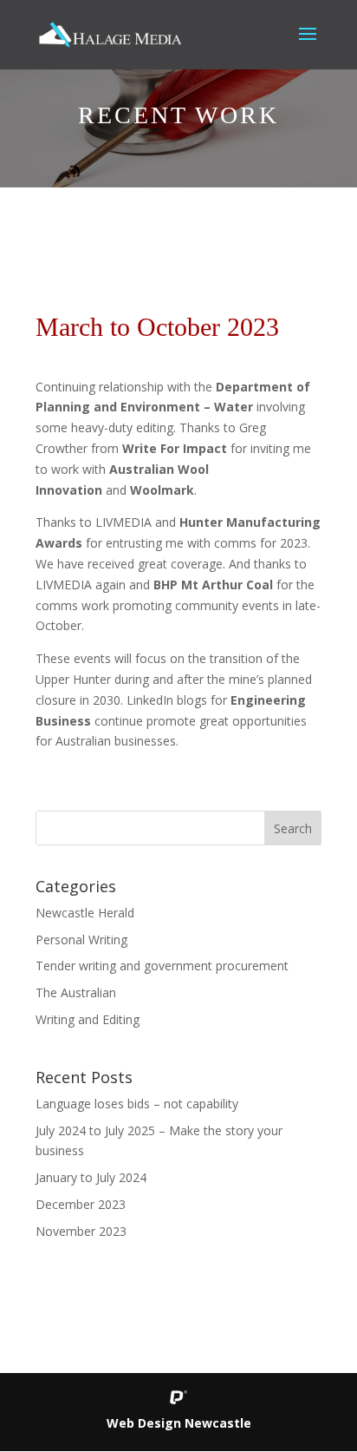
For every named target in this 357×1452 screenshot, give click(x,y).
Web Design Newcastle (179, 1423)
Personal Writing (81, 939)
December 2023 (81, 1204)
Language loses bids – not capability (137, 1103)
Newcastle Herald (85, 912)
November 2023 (81, 1231)
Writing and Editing (88, 1019)
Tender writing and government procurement (162, 965)
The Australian (76, 992)
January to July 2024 (91, 1177)
